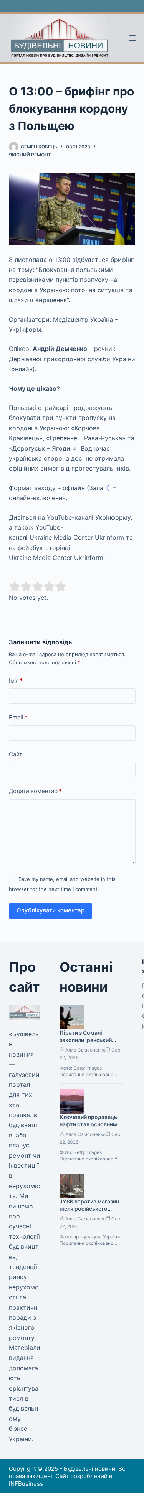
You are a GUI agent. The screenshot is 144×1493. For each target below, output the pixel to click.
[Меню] (132, 38)
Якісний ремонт (30, 155)
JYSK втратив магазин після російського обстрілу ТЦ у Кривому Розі (91, 1212)
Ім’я (16, 680)
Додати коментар (35, 791)
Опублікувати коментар (50, 910)
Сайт (15, 754)
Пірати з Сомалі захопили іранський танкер (86, 1039)
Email (18, 717)
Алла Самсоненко (85, 1050)
